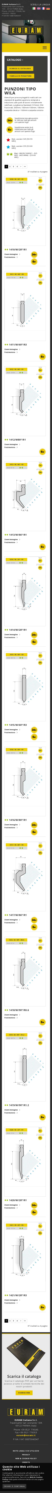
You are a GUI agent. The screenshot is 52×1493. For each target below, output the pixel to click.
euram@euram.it (25, 1435)
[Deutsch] (48, 8)
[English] (39, 8)
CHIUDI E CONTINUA (14, 1486)
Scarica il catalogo (20, 68)
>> (25, 166)
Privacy (26, 1455)
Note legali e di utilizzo (26, 1451)
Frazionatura (10, 257)
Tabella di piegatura (20, 76)
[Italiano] (34, 8)
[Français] (43, 8)
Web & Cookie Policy (26, 1458)
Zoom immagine (11, 254)
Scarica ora (24, 1393)
